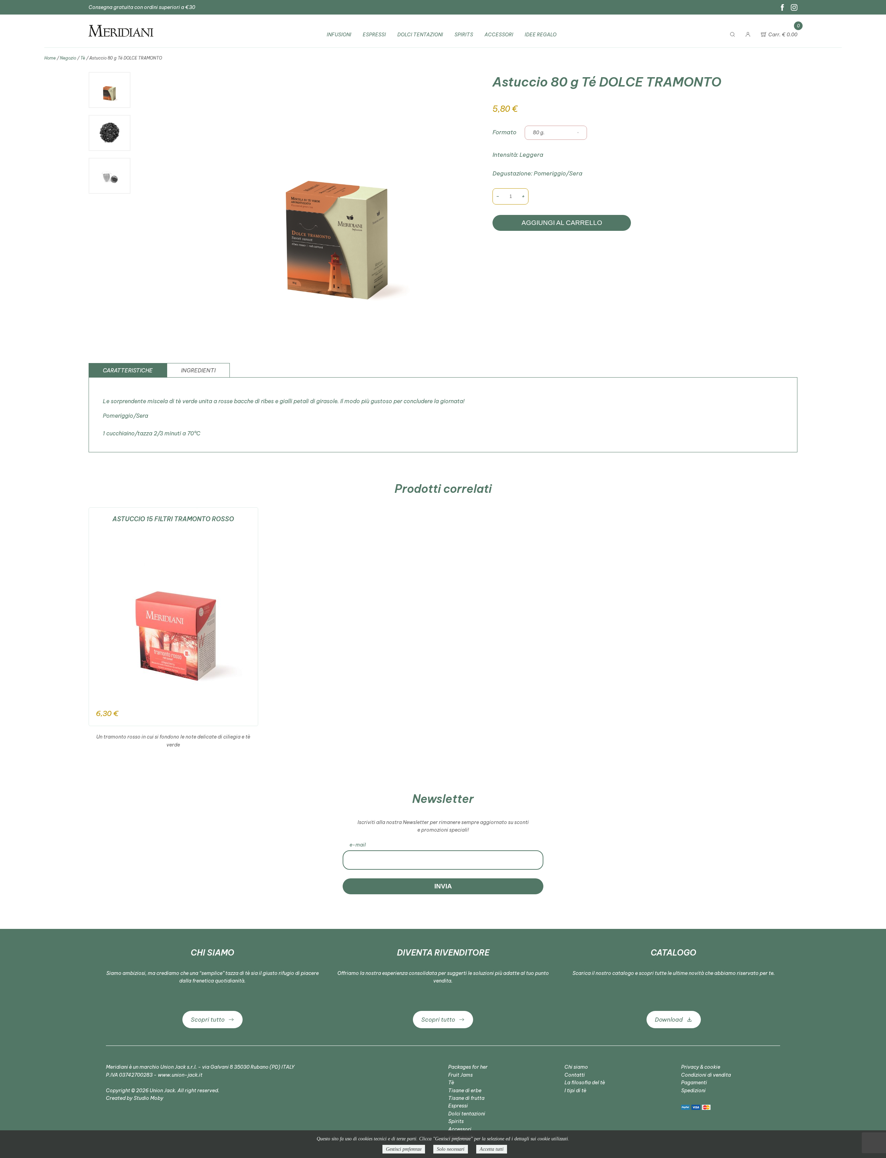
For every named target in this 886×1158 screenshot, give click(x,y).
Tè (82, 58)
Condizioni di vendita (706, 1075)
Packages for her (468, 1067)
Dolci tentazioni (420, 34)
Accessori (499, 34)
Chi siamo (576, 1067)
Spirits (463, 34)
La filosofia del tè (584, 1082)
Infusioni (339, 34)
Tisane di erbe (464, 1090)
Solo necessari (450, 1149)
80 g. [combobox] (539, 132)
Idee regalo (541, 34)
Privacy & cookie (700, 1067)
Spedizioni (693, 1090)
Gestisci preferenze (404, 1149)
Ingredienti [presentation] (198, 370)
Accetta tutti (492, 1149)
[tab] (128, 370)
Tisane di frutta (466, 1098)
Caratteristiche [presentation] (128, 370)
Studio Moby (148, 1098)
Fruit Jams (460, 1075)
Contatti (574, 1075)
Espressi (374, 34)
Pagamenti (694, 1082)
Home (50, 58)
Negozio (68, 58)
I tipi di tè (575, 1090)
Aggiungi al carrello (562, 222)
